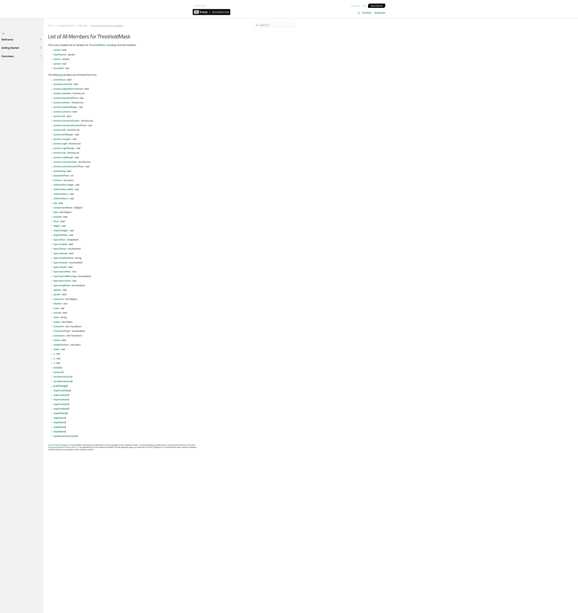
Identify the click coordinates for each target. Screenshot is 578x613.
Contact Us (355, 5)
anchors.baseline (62, 93)
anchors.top (59, 152)
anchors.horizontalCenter (66, 120)
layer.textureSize (62, 280)
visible (56, 340)
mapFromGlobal (61, 390)
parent (56, 294)
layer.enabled (60, 244)
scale (56, 308)
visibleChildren (61, 345)
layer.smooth (60, 267)
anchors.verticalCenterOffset (68, 166)
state (56, 317)
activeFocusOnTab (62, 84)
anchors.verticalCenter (65, 162)
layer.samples (60, 262)
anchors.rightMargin (64, 148)
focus (56, 221)
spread (57, 63)
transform (58, 326)
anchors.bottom (61, 102)
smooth (57, 312)
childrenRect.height (63, 184)
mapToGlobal (60, 413)
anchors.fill (59, 116)
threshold (58, 68)
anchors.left (59, 130)
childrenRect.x (60, 194)
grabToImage (59, 386)
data (55, 212)
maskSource (59, 54)
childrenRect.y (60, 198)
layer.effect (59, 239)
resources (58, 299)
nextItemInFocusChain (64, 436)
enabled (57, 217)
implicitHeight (60, 230)
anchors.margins (62, 139)
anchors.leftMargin (63, 134)
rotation (57, 303)
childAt (57, 367)
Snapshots (379, 12)
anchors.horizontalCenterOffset (69, 125)
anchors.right (60, 143)
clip (55, 203)
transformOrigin (61, 331)
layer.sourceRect (62, 271)
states (56, 322)
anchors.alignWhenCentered (68, 89)
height (56, 226)
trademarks (140, 447)
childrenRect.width (63, 189)
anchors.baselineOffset (65, 98)
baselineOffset (61, 175)
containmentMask (62, 207)
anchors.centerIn (62, 111)
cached (57, 50)
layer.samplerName (63, 258)
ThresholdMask (97, 45)
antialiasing (59, 171)
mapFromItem (60, 395)
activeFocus (59, 79)
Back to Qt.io (201, 6)
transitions (59, 335)
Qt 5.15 (51, 26)
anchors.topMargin (63, 157)
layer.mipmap (60, 253)
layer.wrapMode (61, 285)
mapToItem (59, 418)
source (56, 59)
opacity (57, 290)
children (57, 180)
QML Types (82, 26)
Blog (364, 5)
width (56, 349)
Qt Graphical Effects (66, 26)
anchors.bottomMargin (65, 107)
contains (57, 372)
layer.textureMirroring (64, 276)
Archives (366, 12)
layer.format (59, 248)
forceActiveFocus (62, 376)
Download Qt (377, 5)
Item (94, 75)
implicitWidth (60, 235)
